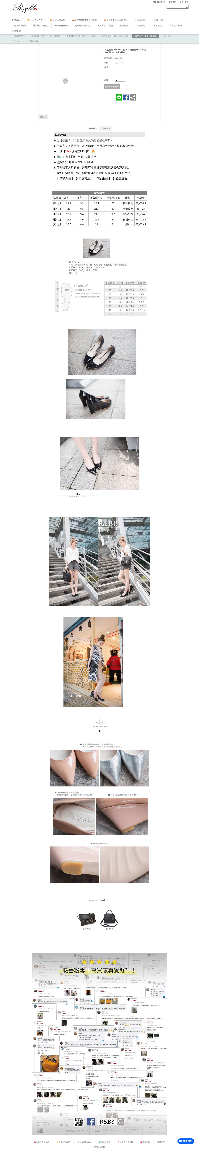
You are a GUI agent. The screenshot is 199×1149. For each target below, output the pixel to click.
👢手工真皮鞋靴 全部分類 (115, 20)
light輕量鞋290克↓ (83, 25)
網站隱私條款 (99, 1147)
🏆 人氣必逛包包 (35, 20)
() (161, 2)
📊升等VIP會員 (104, 1142)
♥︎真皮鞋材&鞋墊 (105, 25)
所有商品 (16, 20)
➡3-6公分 (17, 41)
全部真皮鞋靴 (19, 36)
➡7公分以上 (33, 41)
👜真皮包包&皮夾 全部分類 (84, 20)
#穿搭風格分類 (175, 25)
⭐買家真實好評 (63, 1142)
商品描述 (93, 128)
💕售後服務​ (145, 1142)
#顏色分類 (141, 25)
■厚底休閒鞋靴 (61, 25)
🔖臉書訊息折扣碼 (41, 1142)
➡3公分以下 (168, 36)
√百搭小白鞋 (139, 20)
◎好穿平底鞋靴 (19, 25)
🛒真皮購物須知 (84, 1142)
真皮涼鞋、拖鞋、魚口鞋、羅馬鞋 (45, 36)
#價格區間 (16, 31)
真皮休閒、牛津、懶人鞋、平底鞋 (81, 36)
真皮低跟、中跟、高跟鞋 (145, 36)
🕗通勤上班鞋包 (40, 25)
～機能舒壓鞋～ (159, 20)
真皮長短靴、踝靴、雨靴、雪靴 (115, 36)
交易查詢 (172, 2)
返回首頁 (161, 1142)
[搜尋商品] (187, 7)
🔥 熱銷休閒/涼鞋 (57, 20)
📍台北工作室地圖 (125, 1142)
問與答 (105, 128)
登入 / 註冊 (184, 2)
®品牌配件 (124, 25)
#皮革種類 (157, 25)
